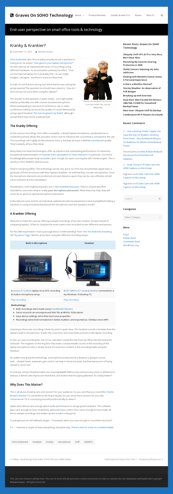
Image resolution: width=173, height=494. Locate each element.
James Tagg (23, 235)
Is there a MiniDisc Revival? (137, 84)
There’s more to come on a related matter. (92, 427)
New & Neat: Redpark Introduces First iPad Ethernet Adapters (143, 155)
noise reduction (79, 154)
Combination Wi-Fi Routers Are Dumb (143, 114)
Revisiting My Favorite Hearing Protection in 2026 (139, 63)
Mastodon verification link (139, 478)
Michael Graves (45, 51)
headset (37, 441)
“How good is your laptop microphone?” (53, 62)
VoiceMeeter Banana (62, 308)
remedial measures (69, 186)
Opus (63, 409)
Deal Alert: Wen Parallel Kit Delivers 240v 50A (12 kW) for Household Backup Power (142, 103)
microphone (64, 441)
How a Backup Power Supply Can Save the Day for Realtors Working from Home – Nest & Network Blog (142, 135)
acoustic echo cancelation (55, 154)
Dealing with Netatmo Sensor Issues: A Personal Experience (142, 78)
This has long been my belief (48, 113)
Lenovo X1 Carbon (22, 290)
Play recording (18, 299)
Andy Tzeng (133, 164)
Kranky (49, 441)
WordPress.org (131, 245)
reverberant (97, 140)
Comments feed (131, 241)
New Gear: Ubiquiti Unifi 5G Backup (142, 110)
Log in (126, 234)
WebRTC (88, 441)
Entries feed (129, 237)
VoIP (77, 441)
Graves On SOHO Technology (44, 15)
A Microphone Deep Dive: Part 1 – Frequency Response (133, 459)
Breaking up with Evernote (137, 95)
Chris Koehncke (18, 59)
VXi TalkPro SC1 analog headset (82, 290)
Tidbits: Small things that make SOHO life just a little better (41, 459)
